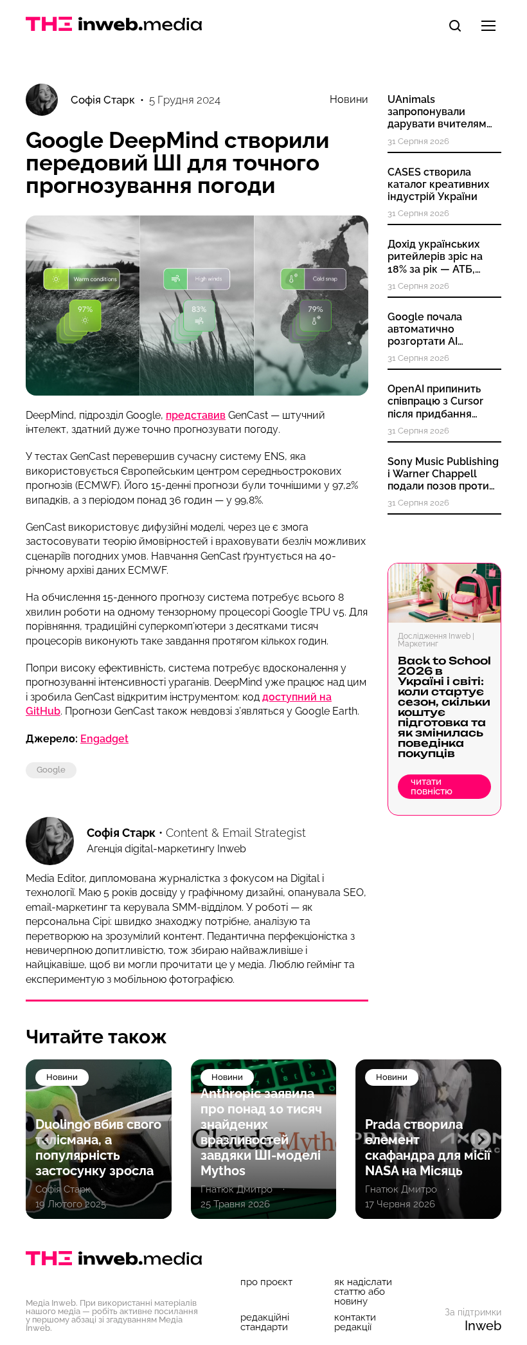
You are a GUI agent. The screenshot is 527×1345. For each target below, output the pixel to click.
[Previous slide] (46, 1139)
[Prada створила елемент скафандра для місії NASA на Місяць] (264, 1139)
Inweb (483, 1325)
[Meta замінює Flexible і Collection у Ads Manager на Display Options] (428, 1139)
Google (51, 769)
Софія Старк (121, 832)
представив (196, 415)
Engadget (104, 739)
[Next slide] (480, 1139)
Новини (349, 100)
